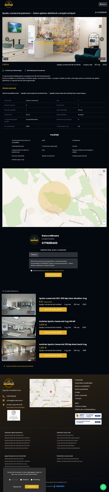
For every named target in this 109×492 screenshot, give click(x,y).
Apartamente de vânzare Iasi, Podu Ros (17, 440)
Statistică (25, 480)
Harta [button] (103, 59)
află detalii (31, 472)
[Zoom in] (104, 221)
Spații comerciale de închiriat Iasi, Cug (69, 461)
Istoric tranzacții (81, 395)
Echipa (77, 392)
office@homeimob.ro (15, 400)
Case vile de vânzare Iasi (65, 435)
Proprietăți (79, 380)
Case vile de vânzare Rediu (66, 445)
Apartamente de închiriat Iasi (14, 459)
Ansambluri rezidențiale (83, 383)
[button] (7, 39)
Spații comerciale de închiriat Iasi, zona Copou (68, 93)
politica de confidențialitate (54, 271)
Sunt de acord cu (48, 271)
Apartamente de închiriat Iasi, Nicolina (17, 466)
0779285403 (49, 243)
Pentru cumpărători (82, 386)
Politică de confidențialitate (85, 409)
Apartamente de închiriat (15, 456)
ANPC (77, 403)
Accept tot (31, 487)
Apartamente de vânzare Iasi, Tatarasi (17, 438)
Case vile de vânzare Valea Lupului (68, 438)
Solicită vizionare (53, 275)
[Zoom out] (104, 224)
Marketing (36, 480)
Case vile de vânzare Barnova (66, 443)
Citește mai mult (9, 88)
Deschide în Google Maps (15, 407)
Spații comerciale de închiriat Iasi (34, 93)
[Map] (54, 197)
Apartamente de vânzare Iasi (14, 435)
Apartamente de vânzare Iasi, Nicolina (17, 443)
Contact (78, 398)
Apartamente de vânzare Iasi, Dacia (16, 448)
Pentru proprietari (81, 389)
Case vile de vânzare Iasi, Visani (67, 440)
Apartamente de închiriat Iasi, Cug (16, 464)
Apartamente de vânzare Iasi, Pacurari (17, 445)
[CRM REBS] (59, 486)
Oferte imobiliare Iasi (10, 93)
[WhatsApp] (103, 487)
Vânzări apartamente (14, 432)
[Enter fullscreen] (104, 171)
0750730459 (11, 396)
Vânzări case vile (64, 432)
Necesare (14, 480)
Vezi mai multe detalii (53, 309)
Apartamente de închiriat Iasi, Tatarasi (17, 461)
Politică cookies (80, 406)
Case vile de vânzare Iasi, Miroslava (68, 448)
